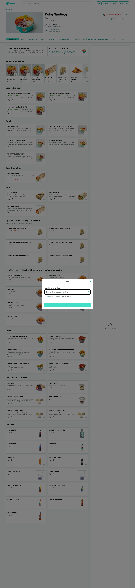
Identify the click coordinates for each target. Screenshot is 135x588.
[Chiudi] (91, 281)
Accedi (47, 296)
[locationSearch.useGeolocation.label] (88, 291)
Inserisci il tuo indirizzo (52, 288)
